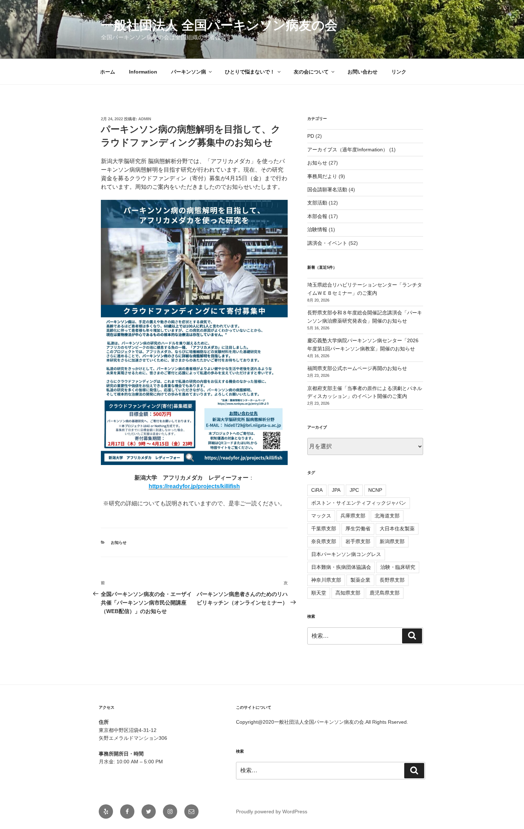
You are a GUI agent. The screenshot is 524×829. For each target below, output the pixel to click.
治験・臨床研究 (397, 567)
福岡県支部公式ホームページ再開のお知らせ (357, 368)
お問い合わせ (362, 72)
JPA (336, 490)
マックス (321, 516)
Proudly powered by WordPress (271, 811)
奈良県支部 (323, 541)
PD (310, 136)
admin (144, 119)
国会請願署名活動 (327, 189)
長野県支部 (392, 580)
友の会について (311, 72)
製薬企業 (360, 580)
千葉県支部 (323, 528)
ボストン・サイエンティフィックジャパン (358, 503)
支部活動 (317, 203)
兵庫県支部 (352, 516)
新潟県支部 (392, 541)
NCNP (375, 490)
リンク (398, 72)
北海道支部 (387, 516)
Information (143, 72)
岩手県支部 (357, 541)
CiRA (317, 490)
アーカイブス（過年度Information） (347, 149)
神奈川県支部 (326, 580)
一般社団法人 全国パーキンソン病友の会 (219, 25)
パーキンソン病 (188, 72)
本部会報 (317, 216)
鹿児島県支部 (385, 593)
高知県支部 (347, 593)
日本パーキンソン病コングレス (346, 554)
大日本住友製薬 (397, 528)
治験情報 (317, 229)
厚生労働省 (357, 528)
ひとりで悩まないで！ (250, 72)
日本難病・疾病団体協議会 (341, 567)
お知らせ (119, 542)
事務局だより (322, 176)
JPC (354, 490)
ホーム (107, 72)
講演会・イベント (327, 243)
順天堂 (318, 593)
